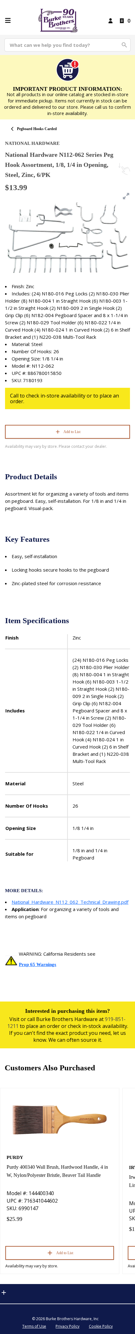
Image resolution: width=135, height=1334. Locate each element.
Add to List (71, 432)
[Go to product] (59, 1119)
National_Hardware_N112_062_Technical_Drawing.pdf (70, 902)
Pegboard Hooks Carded (37, 129)
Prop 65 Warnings (37, 964)
